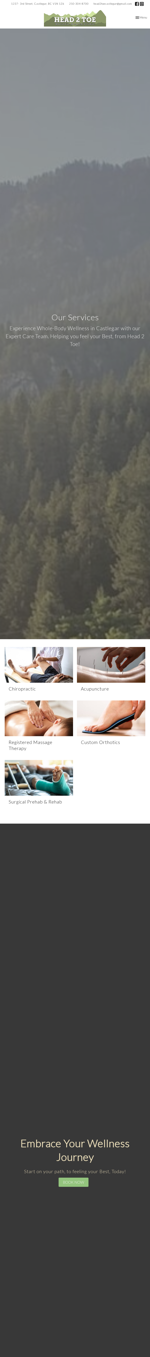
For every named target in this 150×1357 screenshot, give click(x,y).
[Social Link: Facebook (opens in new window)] (137, 4)
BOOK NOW (73, 1182)
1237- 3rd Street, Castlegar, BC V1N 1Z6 (37, 3)
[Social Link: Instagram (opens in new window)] (142, 4)
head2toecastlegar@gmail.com (113, 3)
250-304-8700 (79, 3)
